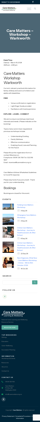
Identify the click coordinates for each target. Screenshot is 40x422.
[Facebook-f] (33, 2)
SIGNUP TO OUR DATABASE (11, 2)
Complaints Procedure (22, 416)
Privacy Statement (8, 416)
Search (34, 282)
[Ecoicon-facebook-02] (5, 296)
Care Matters (17, 410)
